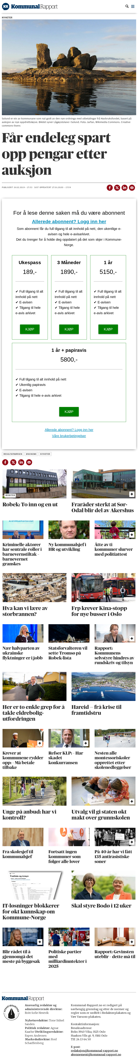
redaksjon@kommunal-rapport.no (94, 1050)
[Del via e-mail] (132, 187)
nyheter (45, 454)
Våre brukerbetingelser (69, 436)
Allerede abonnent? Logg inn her (69, 221)
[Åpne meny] (133, 6)
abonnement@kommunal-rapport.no (96, 1054)
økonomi (31, 454)
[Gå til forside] (30, 6)
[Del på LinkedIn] (124, 187)
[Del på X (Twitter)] (117, 187)
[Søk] (127, 6)
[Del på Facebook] (110, 187)
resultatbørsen (13, 454)
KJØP (29, 329)
